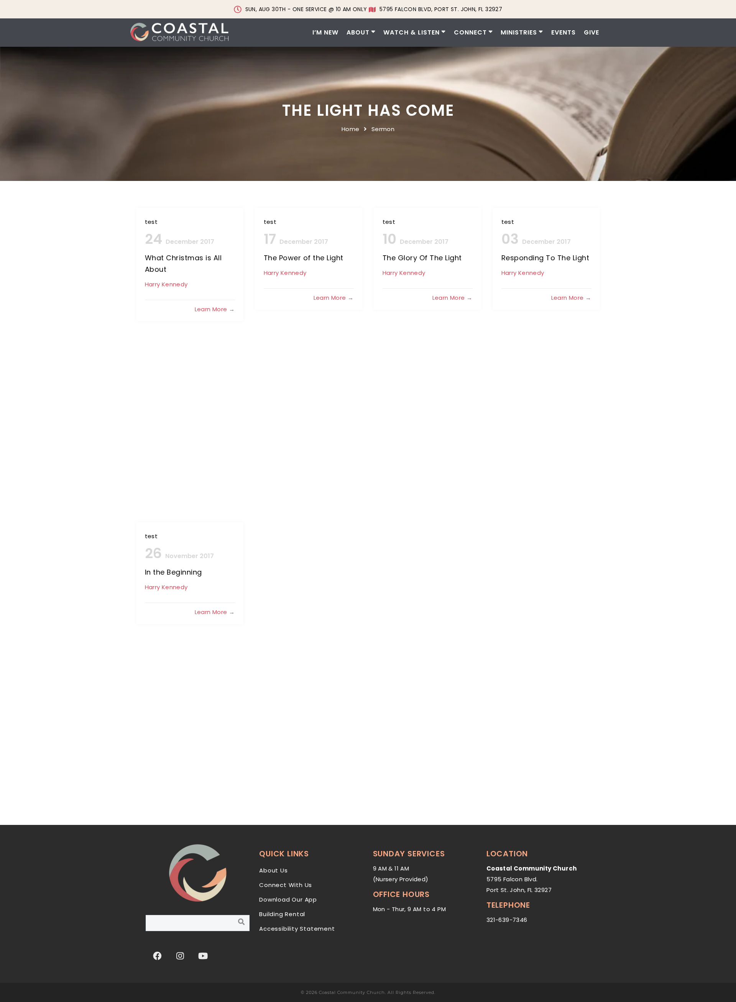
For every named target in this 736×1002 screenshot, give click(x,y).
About (358, 32)
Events (563, 32)
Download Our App (288, 899)
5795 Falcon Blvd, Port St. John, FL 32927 (441, 9)
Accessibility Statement (297, 929)
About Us (273, 870)
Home (351, 129)
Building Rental (282, 914)
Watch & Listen (411, 32)
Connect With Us (285, 885)
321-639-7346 (506, 920)
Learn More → (215, 309)
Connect (470, 32)
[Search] (241, 922)
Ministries (519, 32)
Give (591, 32)
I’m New (325, 32)
